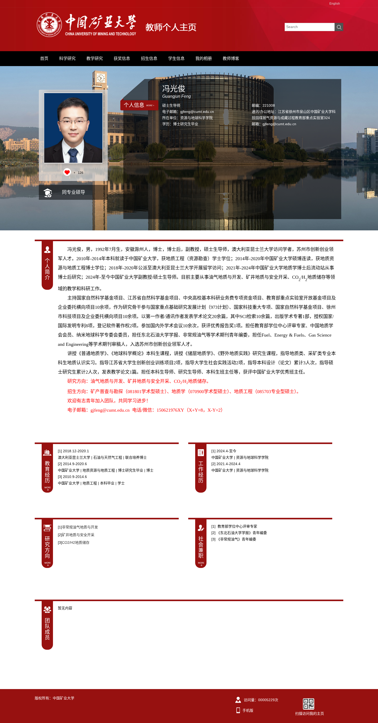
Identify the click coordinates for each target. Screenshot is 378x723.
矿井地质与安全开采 (78, 535)
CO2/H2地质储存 (75, 542)
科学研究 (67, 58)
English (334, 3)
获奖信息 (122, 58)
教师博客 (231, 58)
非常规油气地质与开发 (80, 527)
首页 (44, 58)
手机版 (247, 710)
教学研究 (94, 58)
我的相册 (203, 58)
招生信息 (149, 58)
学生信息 (176, 58)
